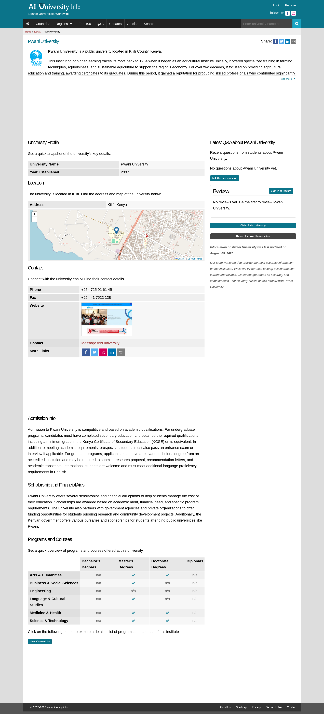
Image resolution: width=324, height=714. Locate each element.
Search (149, 24)
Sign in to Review (281, 190)
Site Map (241, 707)
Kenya (37, 32)
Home (28, 32)
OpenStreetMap (195, 258)
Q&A (100, 24)
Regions (62, 24)
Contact (291, 707)
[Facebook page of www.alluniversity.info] (287, 13)
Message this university (100, 343)
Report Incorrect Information (253, 236)
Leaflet (181, 258)
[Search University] (296, 23)
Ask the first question (224, 178)
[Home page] (28, 23)
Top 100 (85, 24)
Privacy (256, 707)
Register (290, 5)
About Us (225, 707)
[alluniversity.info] (54, 10)
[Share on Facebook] (275, 41)
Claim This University (253, 225)
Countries (43, 24)
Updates (115, 24)
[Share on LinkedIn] (287, 41)
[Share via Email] (293, 41)
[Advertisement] (116, 109)
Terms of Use (274, 707)
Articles (132, 24)
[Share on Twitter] (281, 41)
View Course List (40, 641)
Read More (285, 78)
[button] (116, 230)
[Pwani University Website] (106, 335)
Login (276, 5)
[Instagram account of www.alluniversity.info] (293, 13)
